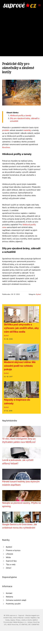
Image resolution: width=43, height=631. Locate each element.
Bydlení (38, 294)
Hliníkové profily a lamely (20, 115)
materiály (27, 130)
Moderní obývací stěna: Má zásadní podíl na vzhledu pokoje (20, 366)
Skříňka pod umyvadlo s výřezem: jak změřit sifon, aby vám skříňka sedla (21, 328)
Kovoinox (6, 147)
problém (5, 130)
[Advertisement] (21, 30)
